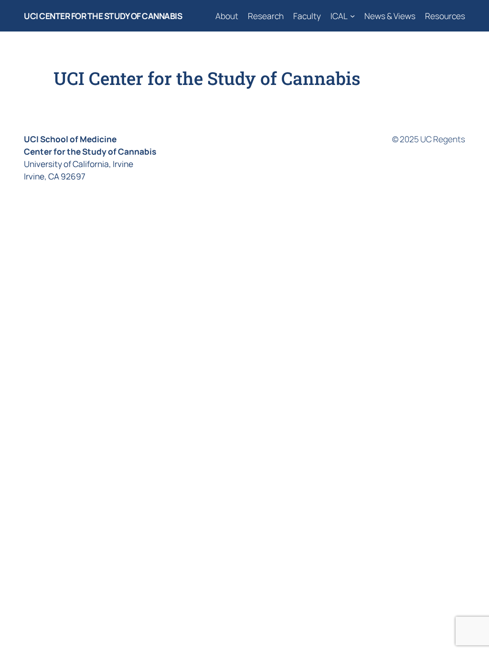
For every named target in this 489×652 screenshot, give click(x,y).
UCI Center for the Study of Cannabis (103, 15)
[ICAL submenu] (352, 15)
